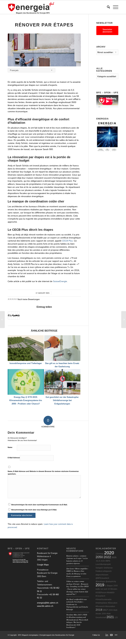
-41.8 (98, 561)
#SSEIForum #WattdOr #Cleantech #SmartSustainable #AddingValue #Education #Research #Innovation (106, 599)
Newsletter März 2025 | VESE (76, 614)
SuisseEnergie (60, 281)
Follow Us (96, 635)
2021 (110, 617)
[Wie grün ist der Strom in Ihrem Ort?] (2, 319)
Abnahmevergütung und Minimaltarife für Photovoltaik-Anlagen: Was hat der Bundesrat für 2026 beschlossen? (77, 622)
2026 (102, 561)
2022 (107, 557)
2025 (114, 557)
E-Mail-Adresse (14, 458)
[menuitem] (107, 7)
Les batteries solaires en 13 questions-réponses (77, 560)
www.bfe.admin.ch (45, 606)
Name (10, 447)
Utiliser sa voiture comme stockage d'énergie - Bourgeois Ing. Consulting (77, 584)
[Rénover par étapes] (44, 50)
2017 (105, 610)
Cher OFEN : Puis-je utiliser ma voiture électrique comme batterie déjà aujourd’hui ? (77, 590)
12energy (100, 554)
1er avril (103, 589)
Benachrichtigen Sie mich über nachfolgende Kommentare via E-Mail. (39, 505)
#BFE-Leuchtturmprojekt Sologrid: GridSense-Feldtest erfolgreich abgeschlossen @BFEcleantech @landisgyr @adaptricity (106, 571)
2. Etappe (109, 586)
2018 (99, 609)
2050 (99, 557)
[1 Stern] (9, 299)
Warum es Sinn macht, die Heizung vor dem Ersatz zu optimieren (76, 573)
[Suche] (107, 7)
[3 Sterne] (12, 299)
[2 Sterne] (10, 299)
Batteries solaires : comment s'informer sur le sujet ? (76, 557)
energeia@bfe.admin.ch (47, 603)
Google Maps (43, 565)
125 (116, 617)
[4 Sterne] (14, 299)
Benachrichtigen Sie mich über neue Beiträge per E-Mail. (34, 510)
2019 (100, 585)
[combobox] (31, 70)
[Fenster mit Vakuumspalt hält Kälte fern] (123, 319)
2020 (109, 552)
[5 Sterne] (16, 299)
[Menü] (114, 7)
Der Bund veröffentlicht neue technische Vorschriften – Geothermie (76, 601)
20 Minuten (112, 589)
